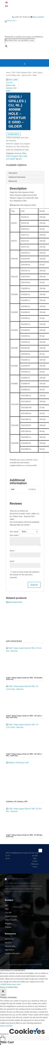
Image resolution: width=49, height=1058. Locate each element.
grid (20, 159)
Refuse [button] (9, 984)
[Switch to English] (6, 3)
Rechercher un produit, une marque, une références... (24, 37)
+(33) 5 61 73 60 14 (7, 855)
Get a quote (9, 939)
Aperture (18, 153)
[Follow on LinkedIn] (40, 850)
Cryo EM (8, 913)
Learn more (16, 984)
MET (6, 905)
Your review (15, 535)
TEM (13, 72)
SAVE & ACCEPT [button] (6, 1026)
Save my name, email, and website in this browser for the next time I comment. (24, 575)
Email (12, 561)
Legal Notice (9, 950)
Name (12, 551)
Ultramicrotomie (11, 916)
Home (8, 72)
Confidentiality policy (12, 953)
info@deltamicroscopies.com (21, 853)
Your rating (14, 532)
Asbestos (8, 927)
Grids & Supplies (11, 920)
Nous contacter (38, 17)
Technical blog (10, 946)
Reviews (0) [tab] (13, 181)
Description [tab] (13, 173)
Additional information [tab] (17, 177)
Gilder (24, 153)
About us (8, 942)
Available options (13, 134)
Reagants (8, 923)
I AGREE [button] (3, 984)
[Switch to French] (6, 6)
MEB (6, 909)
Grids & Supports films (24, 72)
